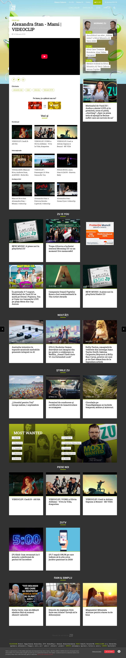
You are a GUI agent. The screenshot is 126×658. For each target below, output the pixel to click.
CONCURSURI (74, 8)
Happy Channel (28, 644)
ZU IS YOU (63, 214)
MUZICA (107, 8)
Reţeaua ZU (79, 2)
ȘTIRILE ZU (63, 370)
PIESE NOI (15, 20)
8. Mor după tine (68, 453)
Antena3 (59, 644)
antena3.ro (54, 646)
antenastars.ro (22, 646)
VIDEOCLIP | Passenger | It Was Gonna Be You (41, 172)
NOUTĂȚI (63, 315)
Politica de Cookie (96, 651)
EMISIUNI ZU (88, 8)
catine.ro (46, 646)
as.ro (40, 646)
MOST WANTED (28, 432)
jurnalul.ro (61, 646)
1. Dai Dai (16, 438)
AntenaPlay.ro (51, 644)
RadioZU (83, 644)
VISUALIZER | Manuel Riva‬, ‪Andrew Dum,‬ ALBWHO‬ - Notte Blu (21, 172)
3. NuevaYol (17, 443)
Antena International (69, 644)
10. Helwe (66, 459)
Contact (88, 2)
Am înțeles (110, 651)
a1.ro (106, 644)
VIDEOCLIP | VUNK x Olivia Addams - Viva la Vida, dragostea (43, 143)
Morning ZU (100, 23)
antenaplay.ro (76, 646)
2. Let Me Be (66, 438)
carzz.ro (98, 646)
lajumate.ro (84, 646)
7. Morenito (17, 453)
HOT (36, 105)
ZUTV (44, 644)
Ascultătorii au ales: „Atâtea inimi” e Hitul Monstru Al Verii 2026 (99, 38)
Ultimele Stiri (112, 644)
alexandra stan (18, 90)
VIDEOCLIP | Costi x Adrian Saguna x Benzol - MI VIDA (65, 143)
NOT (55, 105)
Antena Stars (38, 644)
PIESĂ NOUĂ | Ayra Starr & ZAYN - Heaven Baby (66, 172)
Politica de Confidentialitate (45, 654)
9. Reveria (16, 459)
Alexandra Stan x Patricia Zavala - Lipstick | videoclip (42, 201)
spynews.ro (13, 646)
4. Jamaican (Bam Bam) (71, 443)
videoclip (37, 90)
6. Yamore (66, 448)
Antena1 (20, 644)
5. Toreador (17, 448)
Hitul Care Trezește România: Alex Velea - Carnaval (97, 52)
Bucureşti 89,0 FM (111, 2)
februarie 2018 (48, 90)
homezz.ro (91, 646)
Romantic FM (90, 644)
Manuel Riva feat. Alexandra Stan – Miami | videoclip (19, 201)
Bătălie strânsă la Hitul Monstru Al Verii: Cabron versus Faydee (98, 66)
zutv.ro (36, 646)
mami (28, 90)
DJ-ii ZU (71, 2)
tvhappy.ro (30, 646)
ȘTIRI (98, 8)
